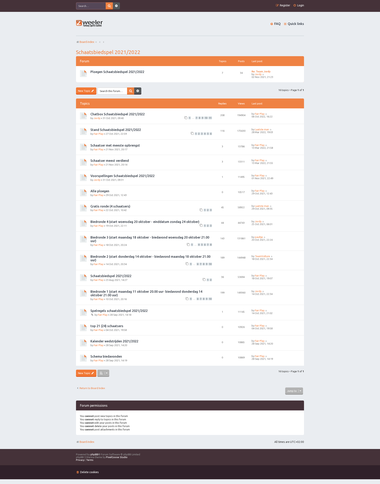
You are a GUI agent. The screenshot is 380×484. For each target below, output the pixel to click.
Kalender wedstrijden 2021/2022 (114, 341)
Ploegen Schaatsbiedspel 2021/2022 (117, 72)
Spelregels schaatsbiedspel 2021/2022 (119, 311)
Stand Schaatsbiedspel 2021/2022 (115, 130)
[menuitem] (298, 5)
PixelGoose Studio (116, 457)
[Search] (109, 5)
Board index (87, 441)
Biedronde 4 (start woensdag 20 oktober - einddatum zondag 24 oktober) (144, 222)
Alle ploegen (99, 191)
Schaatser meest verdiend (109, 160)
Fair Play (259, 113)
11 (210, 118)
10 (206, 118)
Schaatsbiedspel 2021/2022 (108, 52)
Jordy (258, 74)
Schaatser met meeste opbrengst (115, 145)
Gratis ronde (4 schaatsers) (110, 206)
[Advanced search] (116, 5)
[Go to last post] (266, 113)
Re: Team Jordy (261, 71)
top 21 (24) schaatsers (106, 326)
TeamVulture (262, 256)
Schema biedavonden (106, 356)
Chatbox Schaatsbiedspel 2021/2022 (117, 114)
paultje (259, 237)
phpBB (94, 454)
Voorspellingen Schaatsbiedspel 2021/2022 (122, 176)
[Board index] (89, 24)
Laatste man (262, 129)
